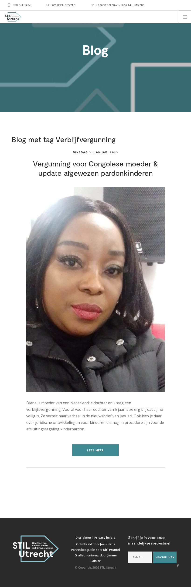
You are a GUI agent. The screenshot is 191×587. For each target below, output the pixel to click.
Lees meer (95, 450)
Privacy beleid (105, 537)
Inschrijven (165, 557)
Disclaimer (83, 537)
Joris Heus (107, 544)
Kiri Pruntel (111, 550)
